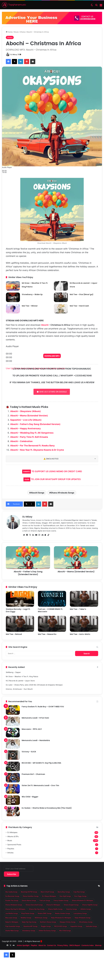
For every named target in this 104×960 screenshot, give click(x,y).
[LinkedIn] (20, 61)
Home (10, 32)
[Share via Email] (32, 61)
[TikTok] (48, 534)
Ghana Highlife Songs (90, 905)
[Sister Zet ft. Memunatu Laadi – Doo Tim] (13, 789)
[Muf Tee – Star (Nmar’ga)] (61, 297)
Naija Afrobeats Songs (82, 918)
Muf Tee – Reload (14, 634)
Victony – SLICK (29, 751)
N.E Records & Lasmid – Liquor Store (20, 681)
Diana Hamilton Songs (31, 896)
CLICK (27, 479)
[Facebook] (8, 61)
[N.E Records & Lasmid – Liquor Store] (61, 286)
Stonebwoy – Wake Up (32, 294)
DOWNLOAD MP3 (52, 356)
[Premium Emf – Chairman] (13, 777)
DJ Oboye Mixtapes (49, 896)
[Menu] (101, 6)
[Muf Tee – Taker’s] (84, 599)
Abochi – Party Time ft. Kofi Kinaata (29, 437)
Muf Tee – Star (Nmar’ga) (81, 294)
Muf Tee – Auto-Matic (80, 634)
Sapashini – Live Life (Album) (25, 420)
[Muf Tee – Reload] (20, 624)
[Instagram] (39, 534)
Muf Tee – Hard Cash (79, 306)
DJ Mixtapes (12, 832)
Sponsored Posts (14, 845)
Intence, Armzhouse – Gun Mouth (19, 689)
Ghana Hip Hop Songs (37, 909)
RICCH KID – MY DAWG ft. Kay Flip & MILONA (41, 763)
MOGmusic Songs (41, 918)
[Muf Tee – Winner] (13, 308)
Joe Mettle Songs (11, 913)
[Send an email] (20, 54)
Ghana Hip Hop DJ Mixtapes (15, 909)
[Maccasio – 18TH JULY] (13, 732)
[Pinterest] (26, 61)
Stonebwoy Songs (28, 931)
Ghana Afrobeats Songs (62, 492)
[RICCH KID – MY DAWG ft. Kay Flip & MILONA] (13, 766)
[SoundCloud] (42, 534)
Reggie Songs (46, 926)
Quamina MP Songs (30, 926)
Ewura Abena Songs (29, 900)
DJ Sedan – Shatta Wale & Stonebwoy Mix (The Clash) (47, 808)
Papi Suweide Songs (12, 926)
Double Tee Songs (11, 900)
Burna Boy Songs (64, 892)
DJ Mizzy (13, 54)
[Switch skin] (92, 6)
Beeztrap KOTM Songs (29, 892)
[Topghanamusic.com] (14, 4)
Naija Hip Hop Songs (29, 922)
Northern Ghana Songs (48, 922)
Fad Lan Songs (45, 900)
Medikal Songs (26, 918)
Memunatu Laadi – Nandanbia (36, 740)
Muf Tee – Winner (30, 306)
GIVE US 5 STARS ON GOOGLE (53, 392)
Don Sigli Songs (65, 896)
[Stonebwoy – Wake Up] (13, 297)
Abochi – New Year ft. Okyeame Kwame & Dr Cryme (37, 450)
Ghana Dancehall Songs (34, 905)
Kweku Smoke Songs (62, 913)
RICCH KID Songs (60, 926)
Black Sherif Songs (47, 892)
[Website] (23, 534)
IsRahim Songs (85, 909)
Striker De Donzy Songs (47, 931)
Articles (10, 853)
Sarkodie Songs (91, 926)
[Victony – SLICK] (13, 755)
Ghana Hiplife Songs (55, 909)
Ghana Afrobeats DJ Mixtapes (82, 900)
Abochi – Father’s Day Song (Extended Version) (35, 424)
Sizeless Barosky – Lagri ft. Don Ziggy (18, 610)
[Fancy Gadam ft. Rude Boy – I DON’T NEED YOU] (13, 710)
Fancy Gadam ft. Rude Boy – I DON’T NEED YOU (43, 706)
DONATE (26, 472)
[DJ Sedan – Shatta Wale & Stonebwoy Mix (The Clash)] (13, 811)
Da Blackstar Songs (12, 896)
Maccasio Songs (11, 918)
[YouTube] (36, 534)
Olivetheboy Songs (85, 922)
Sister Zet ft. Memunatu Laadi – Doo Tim (40, 785)
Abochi (44, 325)
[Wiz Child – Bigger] (13, 800)
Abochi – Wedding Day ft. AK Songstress (32, 433)
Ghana (22, 32)
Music (16, 32)
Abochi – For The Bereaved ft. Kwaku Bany (32, 445)
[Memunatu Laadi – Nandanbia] (13, 744)
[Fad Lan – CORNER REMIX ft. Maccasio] (52, 599)
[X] (14, 61)
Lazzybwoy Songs (80, 913)
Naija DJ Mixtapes (11, 922)
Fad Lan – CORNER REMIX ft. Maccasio (50, 610)
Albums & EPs (13, 836)
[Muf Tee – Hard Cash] (61, 308)
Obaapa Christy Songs (67, 922)
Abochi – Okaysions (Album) (25, 411)
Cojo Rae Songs (79, 892)
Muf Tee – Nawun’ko (47, 634)
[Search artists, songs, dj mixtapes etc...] (96, 6)
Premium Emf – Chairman (33, 774)
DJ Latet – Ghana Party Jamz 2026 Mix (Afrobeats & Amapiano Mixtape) (34, 685)
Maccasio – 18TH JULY (32, 729)
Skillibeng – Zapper (13, 672)
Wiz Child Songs (65, 931)
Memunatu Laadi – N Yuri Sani (35, 718)
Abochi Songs (37, 492)
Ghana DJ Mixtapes (53, 905)
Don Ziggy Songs (80, 896)
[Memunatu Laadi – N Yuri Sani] (13, 721)
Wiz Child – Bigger (30, 796)
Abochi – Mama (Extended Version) (29, 415)
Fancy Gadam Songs (61, 900)
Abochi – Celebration (21, 441)
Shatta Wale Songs (12, 931)
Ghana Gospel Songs (71, 905)
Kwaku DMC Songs (44, 913)
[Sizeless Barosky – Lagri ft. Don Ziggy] (20, 599)
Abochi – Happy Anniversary (25, 428)
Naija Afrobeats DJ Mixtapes (61, 918)
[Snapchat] (45, 534)
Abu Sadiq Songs (11, 892)
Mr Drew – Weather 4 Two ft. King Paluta (22, 676)
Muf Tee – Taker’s (78, 609)
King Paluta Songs (27, 913)
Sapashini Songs (76, 926)
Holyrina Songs (71, 909)
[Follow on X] (19, 54)
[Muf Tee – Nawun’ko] (52, 624)
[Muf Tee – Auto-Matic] (84, 624)
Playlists (10, 849)
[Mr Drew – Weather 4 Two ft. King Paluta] (13, 286)
